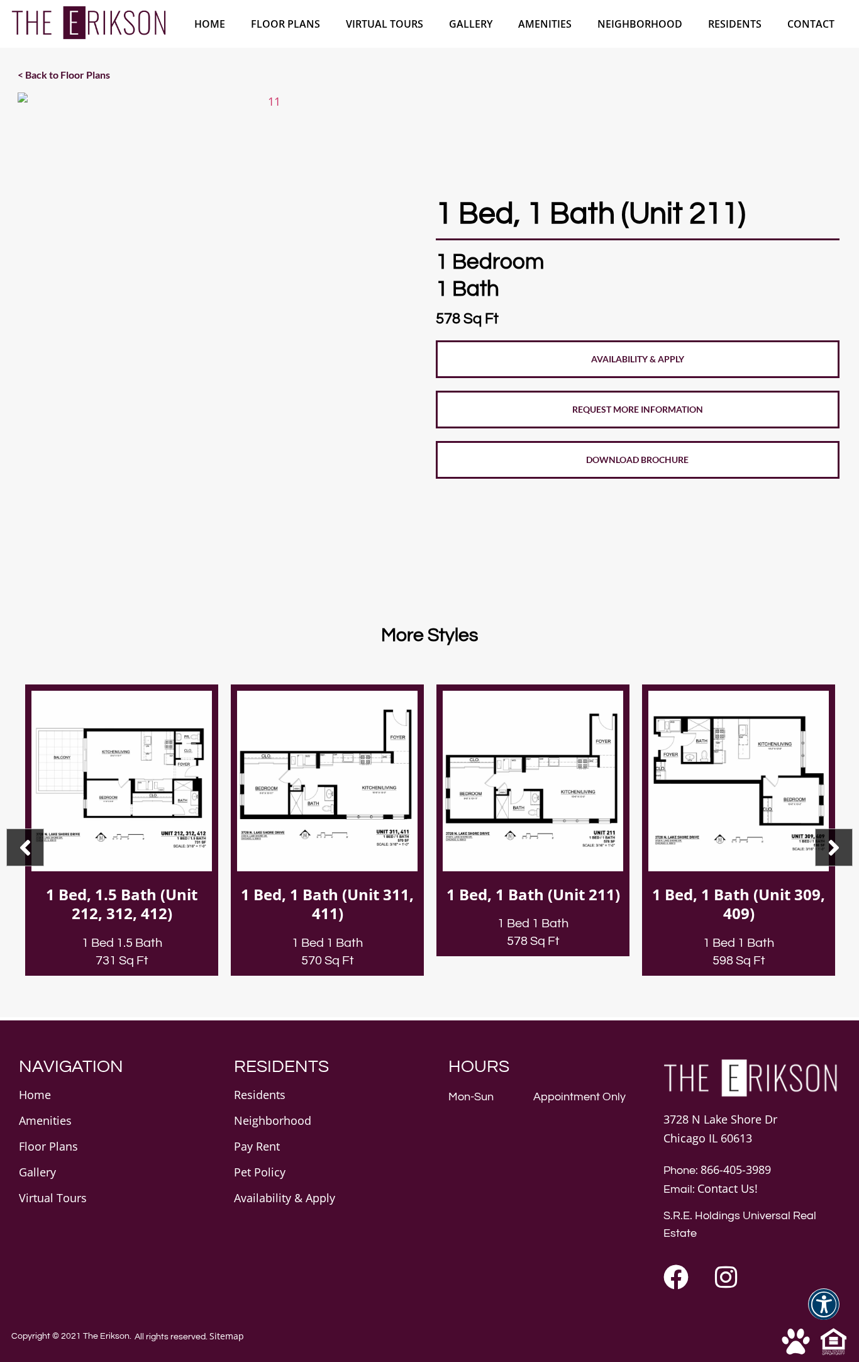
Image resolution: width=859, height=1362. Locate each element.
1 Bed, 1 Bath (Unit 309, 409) (738, 904)
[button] (824, 1312)
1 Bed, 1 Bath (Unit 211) (533, 894)
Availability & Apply (284, 1197)
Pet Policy (259, 1172)
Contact (810, 24)
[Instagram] (726, 1277)
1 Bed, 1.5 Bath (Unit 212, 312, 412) (121, 904)
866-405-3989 (736, 1169)
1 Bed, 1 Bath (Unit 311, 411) (327, 904)
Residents (735, 24)
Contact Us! (727, 1188)
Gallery (470, 24)
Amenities (545, 24)
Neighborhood (639, 24)
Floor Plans (285, 24)
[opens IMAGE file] (269, 344)
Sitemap (226, 1336)
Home (209, 24)
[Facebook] (676, 1277)
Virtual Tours (384, 24)
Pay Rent (257, 1146)
